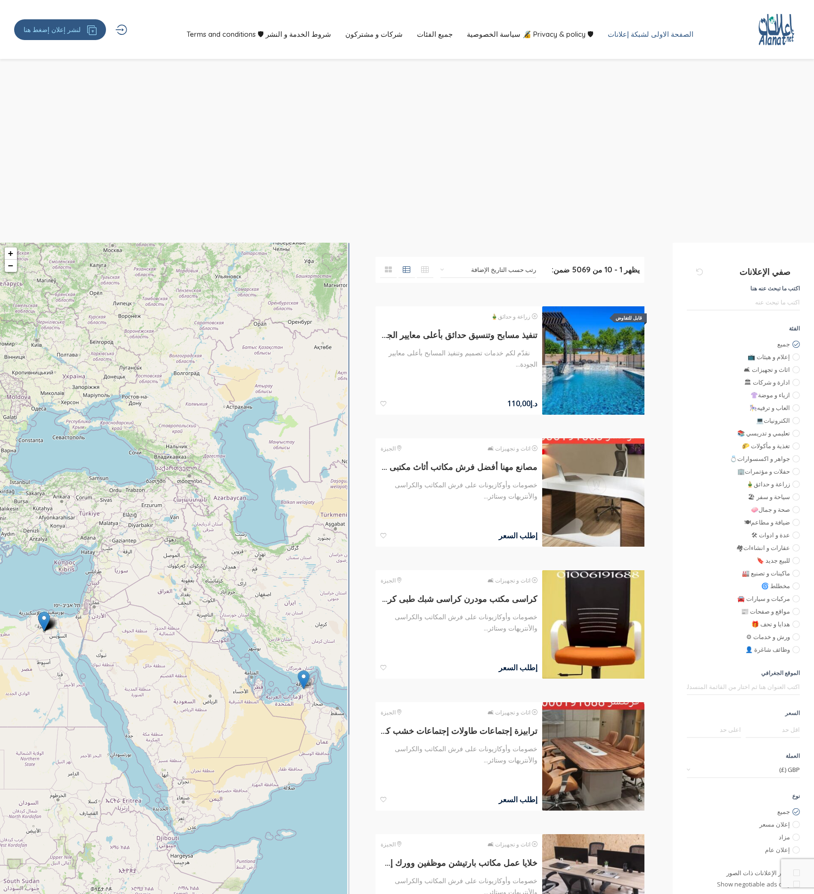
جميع (783, 344)
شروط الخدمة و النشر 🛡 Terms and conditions (259, 34)
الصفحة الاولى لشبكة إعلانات (650, 34)
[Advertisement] (407, 172)
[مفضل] (383, 404)
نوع (796, 796)
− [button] (10, 266)
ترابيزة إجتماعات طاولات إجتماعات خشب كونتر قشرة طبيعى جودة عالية (458, 730)
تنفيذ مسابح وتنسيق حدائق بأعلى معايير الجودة (458, 334)
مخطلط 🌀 (775, 586)
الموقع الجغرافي (780, 673)
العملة (793, 756)
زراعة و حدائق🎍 (768, 484)
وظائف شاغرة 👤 (767, 649)
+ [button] (10, 253)
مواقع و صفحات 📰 (765, 611)
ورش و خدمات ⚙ (768, 636)
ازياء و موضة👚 (770, 395)
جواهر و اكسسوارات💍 (760, 458)
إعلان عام (777, 849)
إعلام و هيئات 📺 (769, 357)
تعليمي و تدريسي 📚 (763, 433)
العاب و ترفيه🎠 (769, 407)
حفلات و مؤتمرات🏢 (763, 471)
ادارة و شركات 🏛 (767, 382)
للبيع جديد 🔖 (773, 560)
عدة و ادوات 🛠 (770, 535)
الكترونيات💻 (773, 420)
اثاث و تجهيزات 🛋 (767, 369)
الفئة (794, 328)
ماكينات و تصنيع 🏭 (766, 573)
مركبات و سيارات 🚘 (763, 598)
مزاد (784, 837)
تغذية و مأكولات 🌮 (766, 446)
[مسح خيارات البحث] (699, 272)
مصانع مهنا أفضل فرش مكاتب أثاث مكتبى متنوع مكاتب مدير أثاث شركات (458, 466)
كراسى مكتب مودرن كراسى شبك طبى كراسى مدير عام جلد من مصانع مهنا (458, 598)
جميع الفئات (435, 34)
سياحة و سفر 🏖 (769, 496)
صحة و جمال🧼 (770, 509)
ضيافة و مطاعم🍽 (767, 522)
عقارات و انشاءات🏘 (763, 547)
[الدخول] (121, 29)
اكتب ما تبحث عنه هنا (775, 288)
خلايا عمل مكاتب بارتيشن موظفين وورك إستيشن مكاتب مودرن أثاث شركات (458, 862)
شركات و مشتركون (374, 34)
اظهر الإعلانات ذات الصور (758, 873)
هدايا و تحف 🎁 (770, 624)
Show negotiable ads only (754, 884)
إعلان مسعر (774, 824)
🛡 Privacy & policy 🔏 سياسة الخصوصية (530, 34)
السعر (792, 713)
